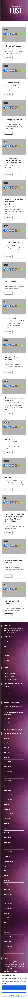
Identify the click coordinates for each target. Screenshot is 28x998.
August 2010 (7, 866)
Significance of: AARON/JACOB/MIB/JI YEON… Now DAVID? (14, 160)
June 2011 (6, 828)
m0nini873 (14, 206)
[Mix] (18, 34)
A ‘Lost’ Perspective (14, 718)
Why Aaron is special (13, 46)
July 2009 (6, 913)
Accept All (14, 987)
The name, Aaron (12, 83)
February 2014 (7, 780)
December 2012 (8, 795)
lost (20, 971)
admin (5, 729)
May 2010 (6, 880)
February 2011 (7, 837)
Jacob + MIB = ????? (13, 243)
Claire (16, 964)
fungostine (14, 85)
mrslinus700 (14, 480)
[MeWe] (16, 34)
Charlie (9, 964)
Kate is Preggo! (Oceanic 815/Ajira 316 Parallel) (14, 560)
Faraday (9, 966)
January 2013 (7, 790)
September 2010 (8, 861)
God (18, 966)
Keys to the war (11, 281)
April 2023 (6, 743)
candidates (5, 964)
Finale (12, 966)
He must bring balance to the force (14, 399)
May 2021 (6, 747)
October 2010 (7, 856)
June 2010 (6, 875)
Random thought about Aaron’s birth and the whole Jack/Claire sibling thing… (14, 517)
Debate (6, 641)
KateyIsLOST (14, 523)
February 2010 (7, 894)
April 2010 (6, 885)
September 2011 (8, 814)
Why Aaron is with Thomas (12, 602)
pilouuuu (13, 48)
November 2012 (8, 799)
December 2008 (8, 946)
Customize (14, 991)
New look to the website (15, 729)
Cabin (20, 962)
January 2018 (7, 762)
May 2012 (6, 804)
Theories (6, 660)
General (6, 651)
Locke (16, 971)
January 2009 (7, 941)
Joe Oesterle (18, 969)
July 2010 (6, 870)
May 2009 (6, 922)
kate (13, 971)
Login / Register (17, 632)
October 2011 (7, 809)
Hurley (22, 966)
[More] (4, 37)
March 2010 (7, 889)
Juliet (10, 971)
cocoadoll (15, 441)
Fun (5, 646)
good (20, 966)
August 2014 (7, 776)
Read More (8, 57)
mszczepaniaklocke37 (18, 284)
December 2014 (8, 771)
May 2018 (6, 757)
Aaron (5, 962)
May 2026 (6, 738)
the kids (8, 478)
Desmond (21, 964)
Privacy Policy (10, 676)
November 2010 (8, 851)
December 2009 (8, 903)
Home (8, 671)
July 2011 (6, 823)
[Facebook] (4, 34)
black (18, 962)
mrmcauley (14, 122)
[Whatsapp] (21, 34)
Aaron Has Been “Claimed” (11, 358)
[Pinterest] (13, 34)
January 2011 (7, 842)
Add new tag (10, 962)
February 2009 (7, 937)
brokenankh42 (16, 402)
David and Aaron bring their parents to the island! (14, 201)
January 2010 (7, 899)
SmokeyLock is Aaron (13, 119)
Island (5, 969)
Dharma (5, 966)
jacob (12, 968)
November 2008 (8, 951)
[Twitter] (7, 34)
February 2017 (7, 766)
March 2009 (7, 932)
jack (8, 969)
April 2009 (6, 927)
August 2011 (7, 818)
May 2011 (6, 832)
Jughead (7, 971)
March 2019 (7, 752)
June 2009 (6, 918)
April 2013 (6, 785)
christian (12, 964)
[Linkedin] (10, 34)
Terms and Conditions (12, 679)
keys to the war (11, 318)
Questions (6, 655)
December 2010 (8, 847)
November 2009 (8, 908)
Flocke (15, 966)
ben (15, 962)
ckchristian (15, 361)
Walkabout (15, 606)
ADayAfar (14, 165)
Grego (13, 245)
